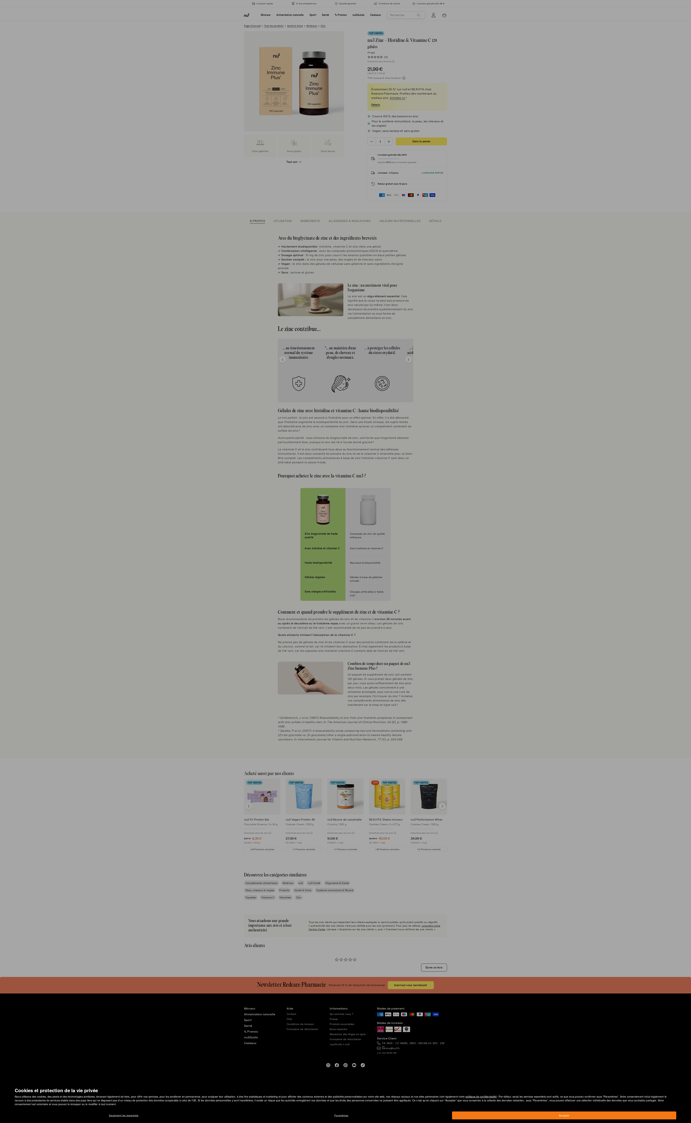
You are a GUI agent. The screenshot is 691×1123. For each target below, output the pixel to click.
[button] (347, 557)
